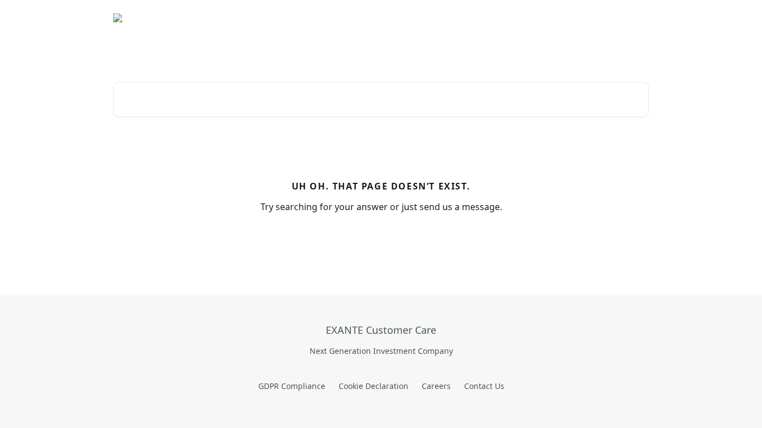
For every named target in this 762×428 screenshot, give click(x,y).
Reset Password (554, 18)
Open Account (483, 18)
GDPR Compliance (291, 386)
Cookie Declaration (373, 386)
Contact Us (484, 386)
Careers (436, 386)
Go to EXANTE (416, 18)
